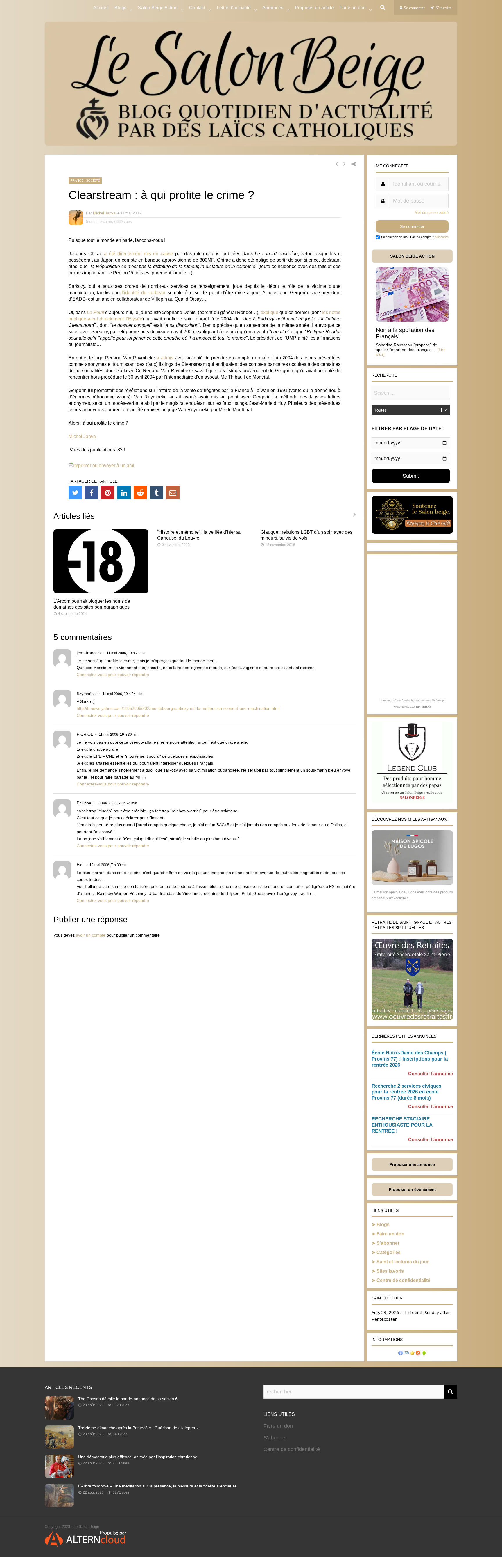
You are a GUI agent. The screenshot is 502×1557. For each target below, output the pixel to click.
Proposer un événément (412, 1189)
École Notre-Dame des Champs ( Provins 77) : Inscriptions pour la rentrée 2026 (410, 1059)
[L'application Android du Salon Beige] (424, 1353)
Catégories (388, 1252)
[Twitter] (75, 492)
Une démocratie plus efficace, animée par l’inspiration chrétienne (137, 1457)
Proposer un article (314, 7)
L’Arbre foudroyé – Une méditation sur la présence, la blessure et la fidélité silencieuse (157, 1486)
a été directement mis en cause (138, 253)
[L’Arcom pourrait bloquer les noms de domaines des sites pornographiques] (100, 591)
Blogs (120, 7)
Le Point (95, 312)
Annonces (272, 7)
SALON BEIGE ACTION (412, 256)
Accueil (101, 7)
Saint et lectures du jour (402, 1261)
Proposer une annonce (412, 1164)
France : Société (85, 180)
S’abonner (387, 1243)
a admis (165, 357)
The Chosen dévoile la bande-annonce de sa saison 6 (128, 1398)
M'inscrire (442, 237)
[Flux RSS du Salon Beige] (418, 1353)
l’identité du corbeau (144, 292)
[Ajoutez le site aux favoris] (412, 1353)
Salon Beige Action (158, 7)
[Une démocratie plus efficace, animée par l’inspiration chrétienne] (59, 1476)
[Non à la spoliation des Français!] (412, 320)
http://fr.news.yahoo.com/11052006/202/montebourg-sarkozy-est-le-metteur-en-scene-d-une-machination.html (178, 708)
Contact (197, 7)
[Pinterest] (107, 492)
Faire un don (390, 1233)
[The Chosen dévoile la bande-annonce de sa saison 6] (59, 1418)
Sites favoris (390, 1271)
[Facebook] (91, 492)
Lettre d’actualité (234, 7)
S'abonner (275, 1438)
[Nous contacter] (406, 1353)
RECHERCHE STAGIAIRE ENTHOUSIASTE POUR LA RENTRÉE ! (402, 1125)
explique (269, 312)
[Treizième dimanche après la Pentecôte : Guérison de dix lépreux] (59, 1447)
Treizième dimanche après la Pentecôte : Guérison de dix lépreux (138, 1427)
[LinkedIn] (124, 492)
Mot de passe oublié (432, 212)
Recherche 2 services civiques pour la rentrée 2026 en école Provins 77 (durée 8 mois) (406, 1092)
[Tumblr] (156, 492)
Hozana (426, 706)
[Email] (173, 492)
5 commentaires (99, 221)
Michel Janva (104, 213)
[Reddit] (140, 492)
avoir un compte (90, 935)
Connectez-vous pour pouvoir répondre (113, 674)
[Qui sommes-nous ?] (400, 1353)
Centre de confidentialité (403, 1280)
